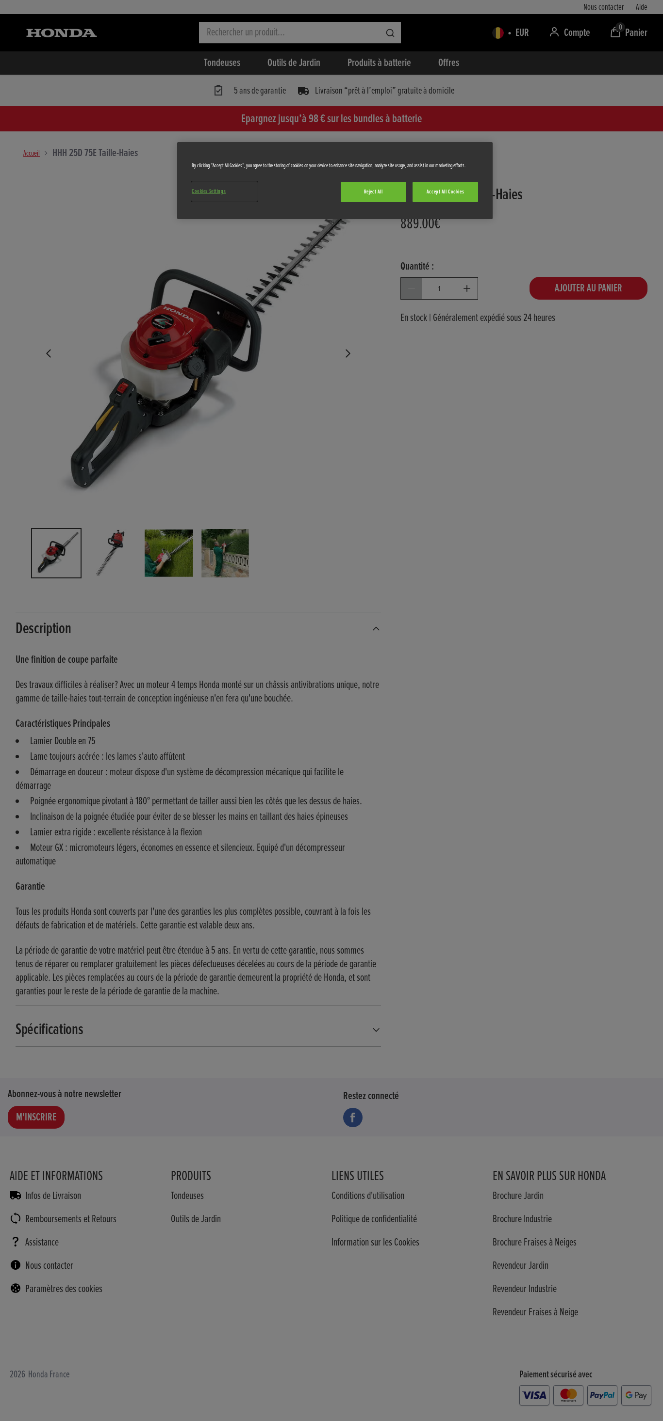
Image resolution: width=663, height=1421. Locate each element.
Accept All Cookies (445, 192)
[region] (335, 180)
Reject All (373, 192)
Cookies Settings (209, 191)
